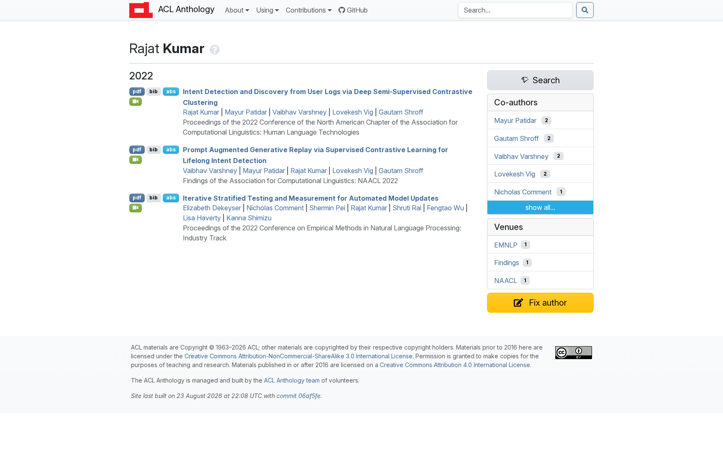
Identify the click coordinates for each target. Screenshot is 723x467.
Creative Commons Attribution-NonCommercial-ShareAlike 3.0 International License (299, 356)
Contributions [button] (306, 10)
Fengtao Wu (445, 208)
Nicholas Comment (275, 208)
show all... (540, 207)
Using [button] (264, 10)
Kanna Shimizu (249, 218)
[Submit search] (585, 10)
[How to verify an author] (214, 48)
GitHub (357, 10)
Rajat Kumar (201, 112)
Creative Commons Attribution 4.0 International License (455, 364)
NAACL (505, 280)
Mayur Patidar (246, 112)
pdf (137, 91)
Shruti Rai (406, 208)
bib (153, 91)
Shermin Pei (327, 208)
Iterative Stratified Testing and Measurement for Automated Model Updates (310, 198)
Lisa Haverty (202, 218)
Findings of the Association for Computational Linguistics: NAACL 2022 (290, 180)
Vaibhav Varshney (299, 112)
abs (171, 91)
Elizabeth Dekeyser (212, 208)
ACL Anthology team (292, 380)
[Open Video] (135, 101)
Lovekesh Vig (352, 112)
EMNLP (506, 244)
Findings (506, 262)
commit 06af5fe (298, 395)
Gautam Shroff (401, 112)
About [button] (234, 10)
